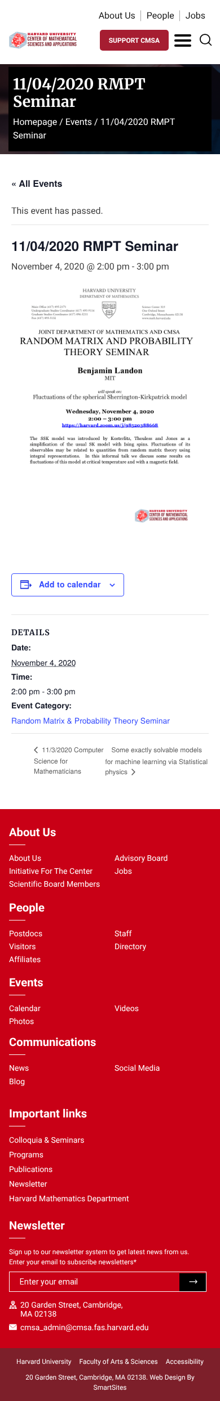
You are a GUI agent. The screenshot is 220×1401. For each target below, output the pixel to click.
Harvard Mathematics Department (69, 1199)
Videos (127, 1008)
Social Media (137, 1068)
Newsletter (28, 1184)
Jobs (195, 15)
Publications (30, 1169)
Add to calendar (69, 584)
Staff (123, 934)
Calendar (25, 1008)
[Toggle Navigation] (182, 40)
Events (78, 121)
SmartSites (110, 1387)
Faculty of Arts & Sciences (119, 1362)
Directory (130, 946)
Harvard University (43, 1362)
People (160, 15)
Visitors (22, 946)
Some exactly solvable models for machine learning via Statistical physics (156, 760)
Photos (21, 1021)
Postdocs (25, 934)
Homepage (35, 121)
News (19, 1068)
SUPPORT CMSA (134, 40)
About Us (117, 15)
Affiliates (25, 959)
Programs (26, 1155)
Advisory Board (141, 858)
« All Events (36, 183)
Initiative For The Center (51, 871)
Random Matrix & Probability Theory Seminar (90, 720)
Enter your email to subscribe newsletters (73, 1262)
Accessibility (185, 1362)
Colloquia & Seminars (46, 1140)
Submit (192, 1282)
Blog (17, 1081)
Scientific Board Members (54, 884)
